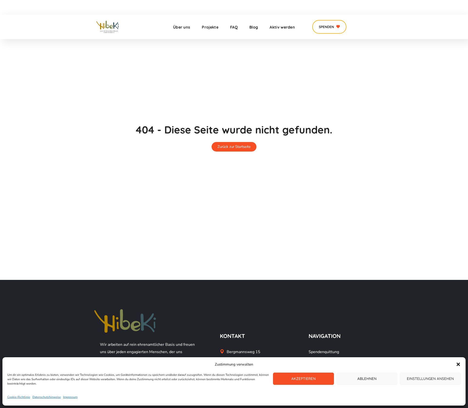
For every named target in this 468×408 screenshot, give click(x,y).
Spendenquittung (324, 352)
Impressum (70, 397)
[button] (458, 364)
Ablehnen (367, 378)
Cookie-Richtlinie (18, 397)
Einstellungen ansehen (430, 378)
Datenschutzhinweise (46, 397)
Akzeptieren (303, 378)
